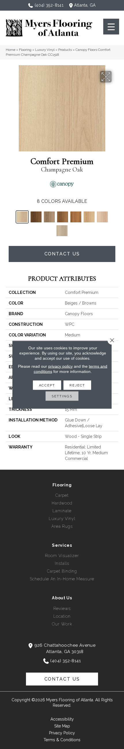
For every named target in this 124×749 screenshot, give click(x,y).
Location (62, 616)
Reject (77, 385)
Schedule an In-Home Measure (62, 579)
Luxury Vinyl (45, 50)
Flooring (25, 50)
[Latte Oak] (49, 217)
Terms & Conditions (62, 740)
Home (10, 50)
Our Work (62, 624)
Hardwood (62, 503)
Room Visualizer (62, 555)
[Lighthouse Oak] (102, 217)
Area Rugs (62, 526)
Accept (47, 385)
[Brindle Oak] (62, 230)
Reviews (61, 608)
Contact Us (62, 254)
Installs (62, 563)
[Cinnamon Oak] (36, 217)
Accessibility (62, 719)
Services (62, 545)
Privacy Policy (62, 733)
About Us (62, 598)
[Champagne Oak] (22, 217)
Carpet (62, 495)
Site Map (62, 726)
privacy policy (60, 366)
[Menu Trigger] (111, 26)
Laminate (61, 511)
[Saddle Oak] (76, 217)
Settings (62, 396)
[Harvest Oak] (62, 217)
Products (65, 50)
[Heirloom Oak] (89, 217)
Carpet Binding (62, 571)
